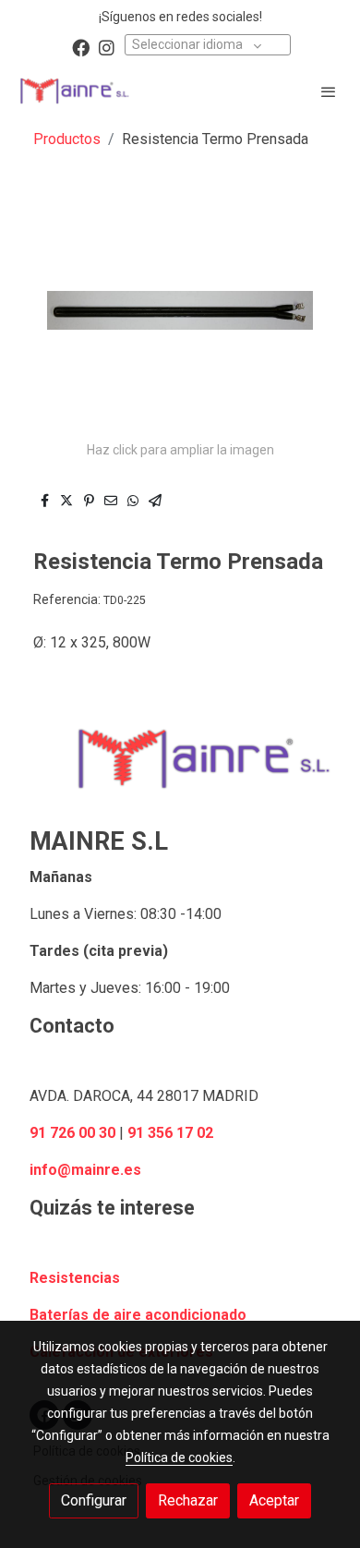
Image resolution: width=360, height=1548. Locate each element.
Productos (67, 139)
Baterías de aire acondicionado (138, 1315)
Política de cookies (179, 1457)
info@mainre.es (85, 1170)
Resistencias (75, 1278)
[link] (73, 91)
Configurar (93, 1500)
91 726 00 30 (72, 1133)
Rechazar (188, 1500)
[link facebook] (81, 46)
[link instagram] (106, 46)
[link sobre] (180, 770)
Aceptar (274, 1500)
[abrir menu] (328, 91)
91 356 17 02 (170, 1133)
